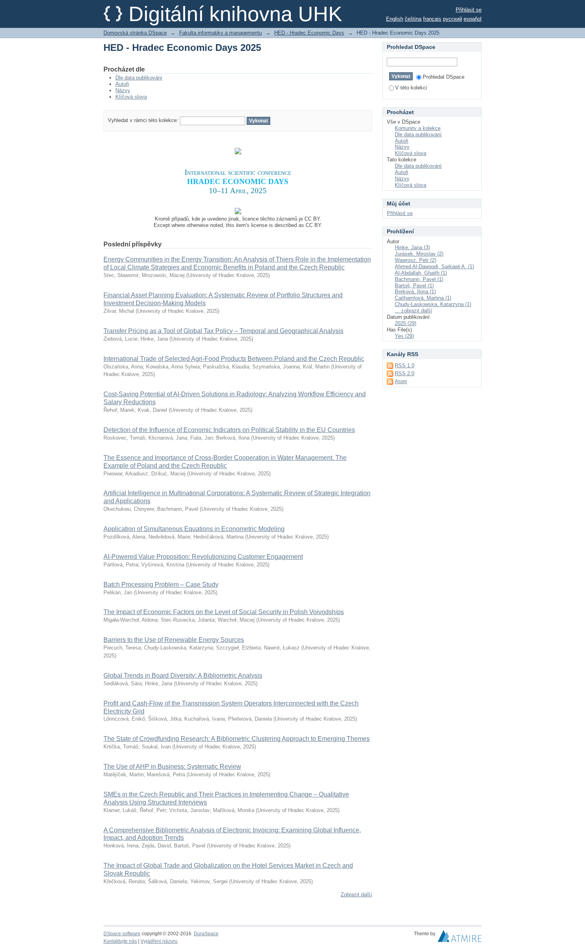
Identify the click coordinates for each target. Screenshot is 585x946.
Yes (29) (404, 336)
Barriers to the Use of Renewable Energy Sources (173, 639)
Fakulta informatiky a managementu (220, 33)
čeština (413, 19)
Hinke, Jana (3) (412, 247)
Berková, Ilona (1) (415, 292)
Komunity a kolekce (418, 128)
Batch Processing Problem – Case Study (160, 584)
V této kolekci (411, 88)
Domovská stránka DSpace (135, 33)
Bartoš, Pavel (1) (414, 286)
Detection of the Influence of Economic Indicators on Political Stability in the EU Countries (229, 429)
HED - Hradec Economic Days (309, 33)
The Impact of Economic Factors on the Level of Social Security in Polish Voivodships (223, 612)
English (394, 19)
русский (452, 19)
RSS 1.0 (404, 365)
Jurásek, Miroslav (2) (419, 254)
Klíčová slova (131, 97)
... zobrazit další (413, 311)
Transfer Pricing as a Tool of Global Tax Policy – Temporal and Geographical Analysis (223, 331)
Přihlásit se (469, 10)
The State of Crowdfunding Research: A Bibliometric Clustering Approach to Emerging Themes (236, 738)
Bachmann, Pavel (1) (419, 279)
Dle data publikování (138, 78)
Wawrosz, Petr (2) (415, 260)
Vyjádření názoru (158, 941)
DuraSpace (206, 933)
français (432, 19)
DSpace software (121, 933)
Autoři (122, 84)
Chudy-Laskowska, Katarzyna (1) (433, 304)
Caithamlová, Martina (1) (423, 298)
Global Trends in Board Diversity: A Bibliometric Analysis (182, 675)
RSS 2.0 (404, 373)
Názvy (122, 90)
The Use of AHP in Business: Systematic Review (172, 766)
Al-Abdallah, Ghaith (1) (421, 273)
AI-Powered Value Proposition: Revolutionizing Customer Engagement (203, 556)
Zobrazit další (356, 895)
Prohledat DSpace (443, 77)
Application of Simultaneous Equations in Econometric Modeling (194, 528)
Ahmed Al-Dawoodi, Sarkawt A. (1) (434, 266)
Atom (401, 381)
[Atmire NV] (460, 938)
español (473, 19)
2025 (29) (405, 323)
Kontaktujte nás (120, 941)
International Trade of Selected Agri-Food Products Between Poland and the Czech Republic (233, 358)
